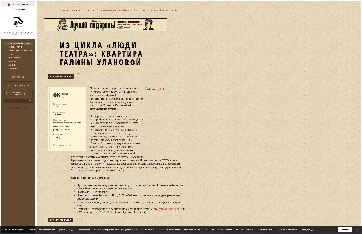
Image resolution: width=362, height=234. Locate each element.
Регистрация (20, 9)
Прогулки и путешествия (19, 43)
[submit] (31, 101)
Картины (12, 64)
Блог (10, 54)
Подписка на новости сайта (19, 93)
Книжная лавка (15, 47)
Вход (13, 9)
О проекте (11, 85)
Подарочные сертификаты (20, 50)
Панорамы (13, 68)
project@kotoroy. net (166, 209)
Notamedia (19, 108)
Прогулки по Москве (109, 9)
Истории (12, 61)
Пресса (19, 85)
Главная (64, 9)
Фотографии (14, 57)
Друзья (26, 85)
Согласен (345, 230)
